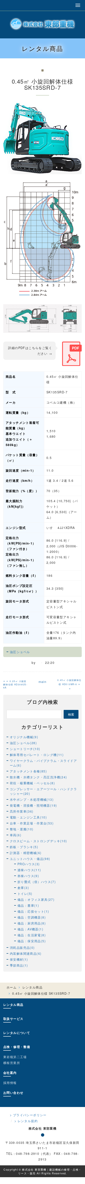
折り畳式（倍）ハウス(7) (36, 881)
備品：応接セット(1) (33, 911)
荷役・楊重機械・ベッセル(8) (32, 783)
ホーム (12, 987)
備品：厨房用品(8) (31, 923)
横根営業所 (11, 1062)
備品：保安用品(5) (31, 941)
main (43, 681)
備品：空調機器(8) (31, 917)
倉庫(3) (23, 887)
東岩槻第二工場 (15, 1057)
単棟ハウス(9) (28, 876)
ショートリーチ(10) (25, 749)
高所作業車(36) (22, 811)
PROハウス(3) (28, 864)
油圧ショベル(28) (23, 743)
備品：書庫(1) (28, 905)
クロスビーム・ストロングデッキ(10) (38, 841)
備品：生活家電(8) (31, 935)
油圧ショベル (20, 652)
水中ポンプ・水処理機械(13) (32, 799)
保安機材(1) (19, 959)
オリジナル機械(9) (24, 737)
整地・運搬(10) (22, 829)
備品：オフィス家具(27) (35, 899)
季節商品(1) (19, 965)
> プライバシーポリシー (28, 1115)
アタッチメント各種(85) (28, 771)
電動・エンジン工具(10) (28, 817)
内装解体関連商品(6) (25, 953)
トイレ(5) (24, 893)
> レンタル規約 (26, 1121)
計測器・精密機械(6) (25, 853)
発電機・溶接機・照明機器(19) (33, 805)
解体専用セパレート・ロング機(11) (37, 754)
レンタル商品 (32, 987)
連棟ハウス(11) (29, 870)
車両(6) (15, 835)
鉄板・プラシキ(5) (24, 847)
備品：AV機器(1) (30, 929)
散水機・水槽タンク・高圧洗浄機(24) (38, 777)
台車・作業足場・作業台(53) (32, 823)
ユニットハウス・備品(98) (30, 858)
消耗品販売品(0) (22, 947)
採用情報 (10, 1082)
